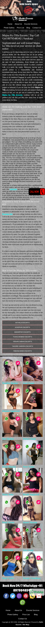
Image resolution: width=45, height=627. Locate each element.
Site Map (26, 624)
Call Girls (13, 189)
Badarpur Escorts (22, 332)
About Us (18, 24)
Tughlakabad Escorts (22, 337)
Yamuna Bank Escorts (22, 351)
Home (10, 24)
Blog (28, 28)
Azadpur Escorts (22, 327)
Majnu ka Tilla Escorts (12, 95)
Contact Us (36, 28)
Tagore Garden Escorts (22, 346)
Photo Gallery (9, 28)
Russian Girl (7, 214)
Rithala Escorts (22, 322)
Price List (20, 28)
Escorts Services (30, 24)
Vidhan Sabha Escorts (22, 341)
